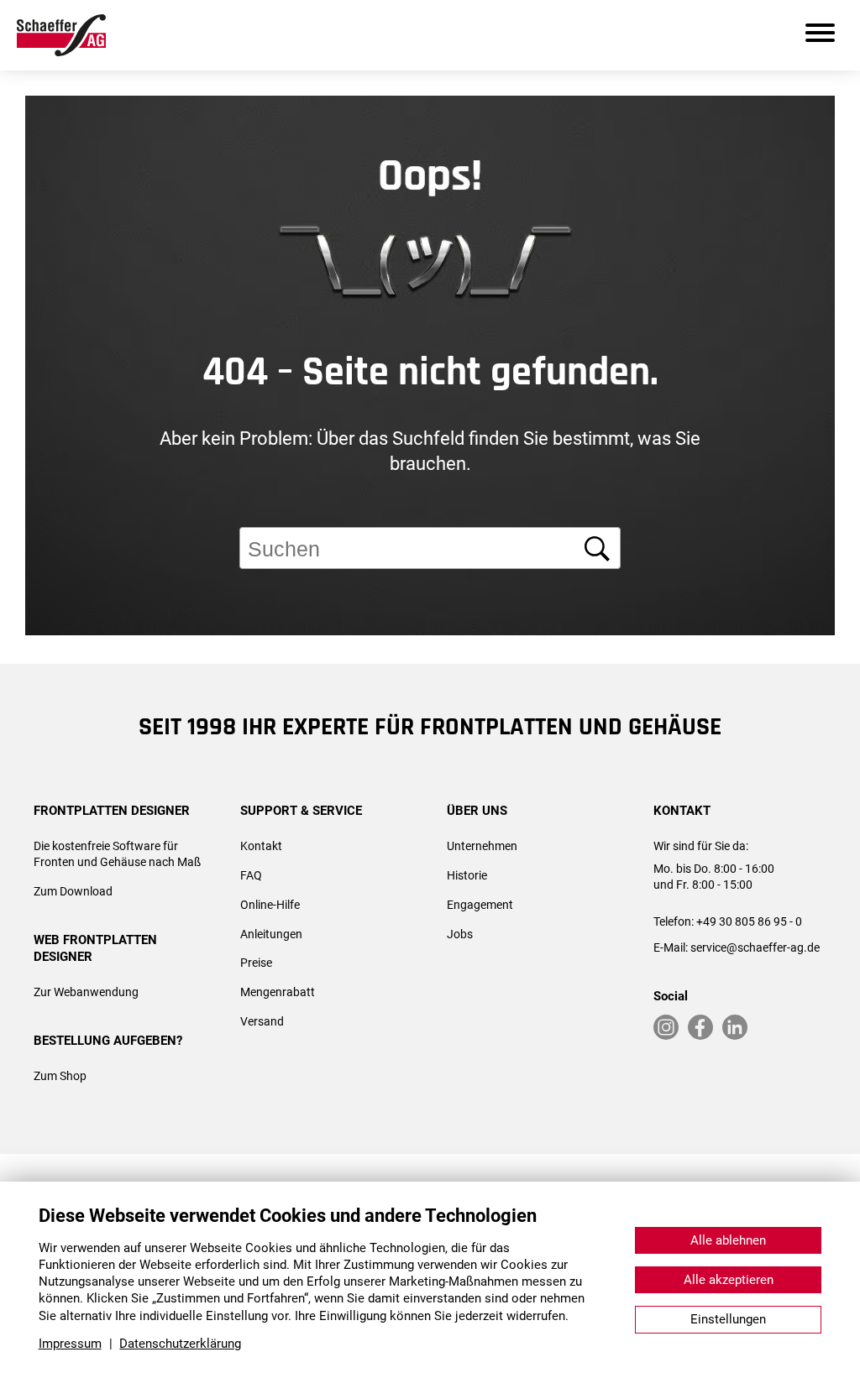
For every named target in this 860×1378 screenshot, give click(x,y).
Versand (262, 1021)
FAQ (251, 875)
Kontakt (261, 846)
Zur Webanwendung (86, 992)
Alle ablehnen (728, 1240)
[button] (824, 691)
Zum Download (73, 891)
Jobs (460, 934)
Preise (256, 962)
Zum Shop (60, 1076)
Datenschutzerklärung (180, 1343)
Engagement (480, 904)
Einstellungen (728, 1319)
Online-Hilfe (270, 904)
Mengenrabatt (277, 992)
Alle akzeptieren (728, 1279)
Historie (467, 875)
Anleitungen (271, 934)
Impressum (70, 1343)
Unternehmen (482, 846)
